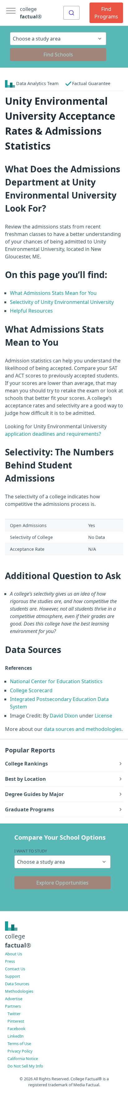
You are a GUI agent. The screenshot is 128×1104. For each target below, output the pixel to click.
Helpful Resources (31, 310)
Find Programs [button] (106, 13)
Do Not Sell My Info (25, 1066)
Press (10, 961)
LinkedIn (15, 1036)
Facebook (16, 1028)
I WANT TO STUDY (30, 851)
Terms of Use (19, 1043)
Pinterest (15, 1021)
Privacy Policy (20, 1051)
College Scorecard (31, 690)
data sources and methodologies (82, 729)
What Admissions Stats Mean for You (53, 293)
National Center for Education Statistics (56, 681)
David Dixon (64, 715)
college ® (31, 13)
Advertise (13, 998)
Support (12, 976)
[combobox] (71, 13)
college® (18, 940)
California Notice (22, 1058)
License (103, 715)
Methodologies (19, 991)
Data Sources (17, 983)
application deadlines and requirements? (53, 433)
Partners (13, 1006)
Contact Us (15, 969)
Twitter (14, 1013)
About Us (13, 954)
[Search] (71, 13)
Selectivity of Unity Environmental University (62, 302)
